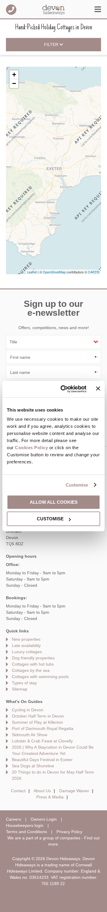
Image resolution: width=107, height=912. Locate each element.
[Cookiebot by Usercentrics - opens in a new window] (63, 389)
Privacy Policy (69, 831)
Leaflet (32, 272)
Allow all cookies (54, 502)
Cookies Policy (31, 447)
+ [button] (14, 74)
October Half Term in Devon (38, 716)
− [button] (14, 83)
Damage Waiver (74, 790)
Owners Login (44, 819)
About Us (42, 790)
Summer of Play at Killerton (37, 722)
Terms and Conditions (26, 831)
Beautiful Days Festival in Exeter (42, 759)
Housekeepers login (24, 825)
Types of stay (24, 682)
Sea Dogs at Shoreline (33, 765)
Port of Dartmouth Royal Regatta (42, 728)
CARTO (94, 272)
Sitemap (19, 689)
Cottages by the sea (31, 670)
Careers (13, 819)
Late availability (26, 645)
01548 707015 (11, 9)
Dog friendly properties (33, 658)
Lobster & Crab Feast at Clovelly (42, 741)
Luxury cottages (27, 651)
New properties (26, 639)
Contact (18, 790)
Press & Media (50, 797)
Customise (77, 484)
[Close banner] (98, 389)
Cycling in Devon (27, 709)
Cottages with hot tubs (33, 664)
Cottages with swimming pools (40, 676)
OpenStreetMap (54, 272)
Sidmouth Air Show (29, 734)
